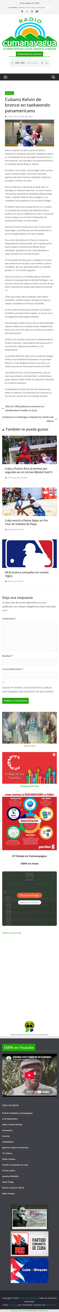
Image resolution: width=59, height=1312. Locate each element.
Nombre (7, 655)
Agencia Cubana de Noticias (15, 1147)
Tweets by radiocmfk (11, 933)
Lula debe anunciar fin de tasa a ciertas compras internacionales (33, 7)
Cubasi (30, 116)
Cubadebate (8, 1141)
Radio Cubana (8, 1159)
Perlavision (7, 1130)
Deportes (9, 93)
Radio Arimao (8, 1193)
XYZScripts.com (43, 1311)
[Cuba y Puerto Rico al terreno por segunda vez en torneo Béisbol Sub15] (29, 437)
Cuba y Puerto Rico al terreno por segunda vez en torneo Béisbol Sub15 (28, 470)
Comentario (9, 618)
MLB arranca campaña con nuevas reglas (27, 574)
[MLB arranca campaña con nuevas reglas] (29, 541)
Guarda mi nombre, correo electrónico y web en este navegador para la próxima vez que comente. (28, 689)
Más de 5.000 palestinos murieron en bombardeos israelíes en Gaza (24, 408)
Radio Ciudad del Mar (12, 1124)
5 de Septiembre (10, 1118)
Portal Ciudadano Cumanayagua (17, 1113)
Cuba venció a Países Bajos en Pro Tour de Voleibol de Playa (26, 522)
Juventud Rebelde (10, 1176)
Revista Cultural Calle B (13, 1187)
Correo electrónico (12, 669)
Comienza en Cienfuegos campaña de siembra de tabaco (28, 419)
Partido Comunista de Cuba (15, 1164)
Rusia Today (8, 1182)
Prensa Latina (8, 1170)
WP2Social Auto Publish (19, 1311)
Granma (6, 1136)
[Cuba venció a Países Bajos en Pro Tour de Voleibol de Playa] (29, 489)
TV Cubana (7, 1153)
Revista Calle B (29, 746)
